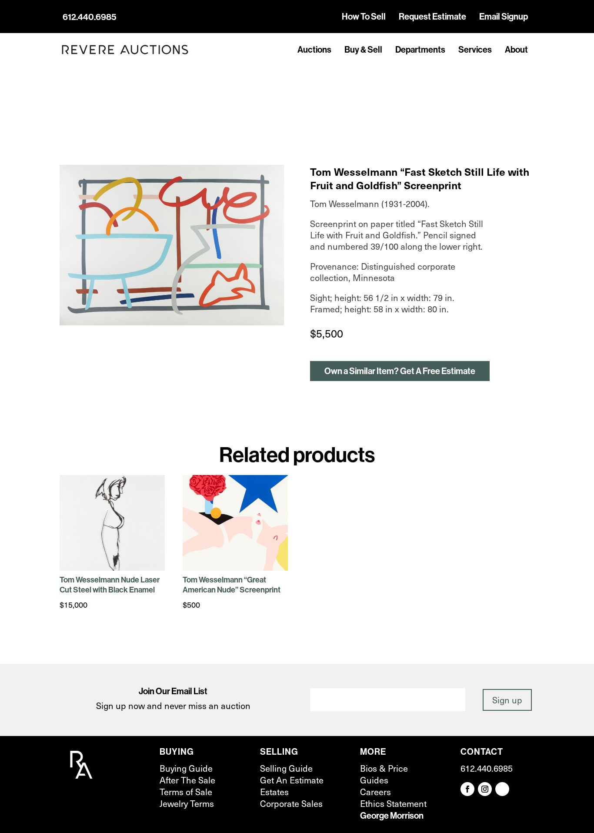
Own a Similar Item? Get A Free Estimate (399, 370)
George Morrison (392, 815)
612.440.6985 (90, 16)
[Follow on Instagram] (485, 789)
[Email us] (502, 789)
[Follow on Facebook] (467, 789)
